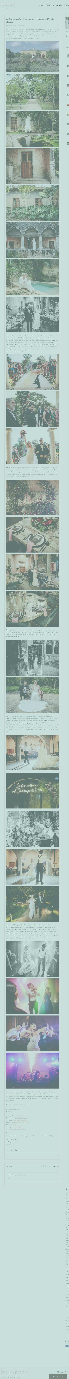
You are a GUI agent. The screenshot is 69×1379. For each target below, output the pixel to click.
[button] (65, 3)
